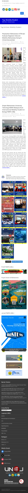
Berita (13, 113)
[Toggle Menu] (22, 13)
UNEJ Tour (3, 433)
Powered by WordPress (5, 490)
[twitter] (4, 1)
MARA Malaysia (11, 43)
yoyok (10, 44)
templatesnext (23, 490)
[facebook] (2, 1)
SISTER (2, 416)
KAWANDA (3, 428)
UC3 (2, 421)
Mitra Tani (16, 43)
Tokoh (2, 444)
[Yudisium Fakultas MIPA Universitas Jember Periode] (7, 188)
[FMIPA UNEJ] (10, 9)
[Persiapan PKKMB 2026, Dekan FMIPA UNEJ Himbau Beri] (20, 220)
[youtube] (7, 1)
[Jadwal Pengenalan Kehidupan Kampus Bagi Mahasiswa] (7, 236)
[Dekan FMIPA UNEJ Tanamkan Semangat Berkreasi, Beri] (7, 220)
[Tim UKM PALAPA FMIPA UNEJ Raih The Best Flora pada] (20, 188)
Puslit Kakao (4, 44)
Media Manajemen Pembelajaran (8, 418)
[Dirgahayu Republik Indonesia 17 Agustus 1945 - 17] (7, 204)
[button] (25, 271)
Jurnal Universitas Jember (6, 423)
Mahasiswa (17, 113)
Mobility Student (21, 43)
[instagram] (6, 1)
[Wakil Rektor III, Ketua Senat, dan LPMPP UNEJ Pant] (20, 204)
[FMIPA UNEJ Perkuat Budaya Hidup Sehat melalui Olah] (7, 251)
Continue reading (6, 167)
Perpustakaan (4, 430)
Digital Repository (5, 425)
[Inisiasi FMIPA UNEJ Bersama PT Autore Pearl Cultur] (20, 236)
